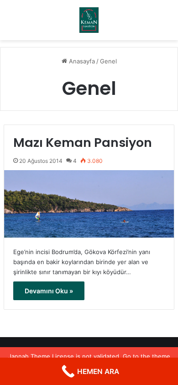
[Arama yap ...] (166, 23)
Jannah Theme (29, 356)
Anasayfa (81, 61)
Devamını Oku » (49, 291)
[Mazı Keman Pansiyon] (89, 203)
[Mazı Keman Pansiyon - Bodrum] (89, 20)
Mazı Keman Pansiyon (82, 142)
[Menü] (11, 23)
